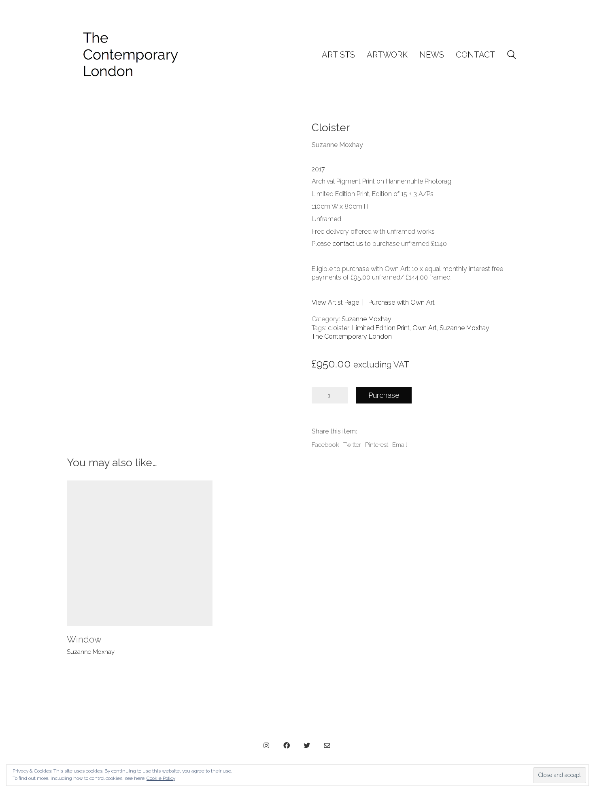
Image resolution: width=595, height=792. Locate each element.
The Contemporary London (352, 336)
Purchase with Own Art (401, 302)
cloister (338, 328)
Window (84, 639)
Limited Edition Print (381, 328)
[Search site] (511, 56)
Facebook (325, 444)
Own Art (424, 328)
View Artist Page (335, 302)
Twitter (352, 444)
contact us (347, 244)
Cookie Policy (161, 778)
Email (399, 444)
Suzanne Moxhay (366, 319)
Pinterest (376, 444)
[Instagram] (266, 745)
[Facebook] (286, 745)
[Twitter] (307, 745)
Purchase (384, 395)
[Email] (327, 745)
